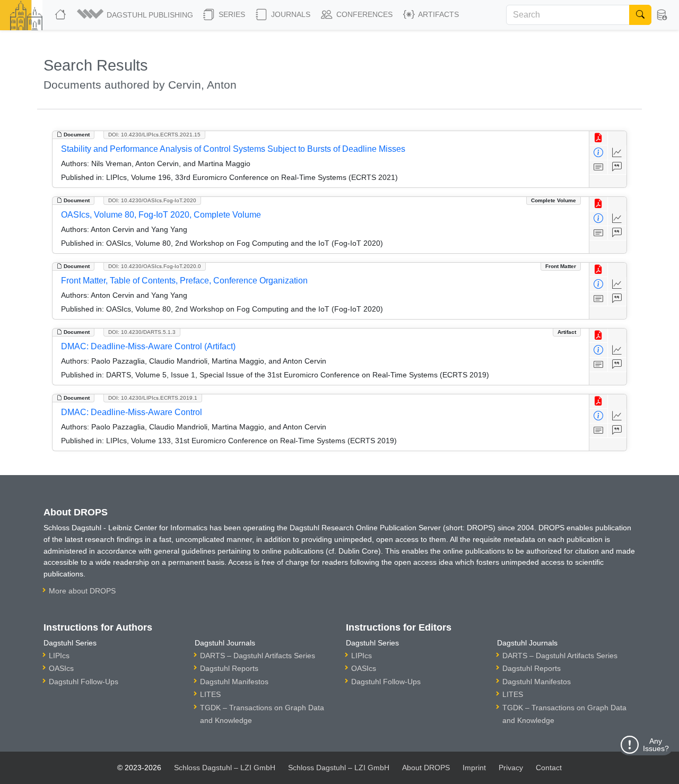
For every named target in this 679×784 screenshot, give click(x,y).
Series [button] (230, 14)
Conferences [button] (363, 14)
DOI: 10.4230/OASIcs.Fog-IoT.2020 (152, 200)
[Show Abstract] (598, 167)
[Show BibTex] (617, 167)
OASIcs (61, 668)
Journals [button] (289, 14)
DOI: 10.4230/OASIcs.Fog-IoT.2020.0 (154, 266)
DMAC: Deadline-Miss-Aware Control (131, 412)
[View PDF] (598, 138)
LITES (210, 694)
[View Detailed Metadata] (598, 152)
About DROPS (426, 767)
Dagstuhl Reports (229, 668)
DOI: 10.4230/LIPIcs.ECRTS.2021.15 (154, 134)
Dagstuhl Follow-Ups (83, 681)
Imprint (474, 767)
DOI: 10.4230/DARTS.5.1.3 (142, 332)
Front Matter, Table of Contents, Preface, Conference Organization (184, 280)
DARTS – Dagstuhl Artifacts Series (257, 655)
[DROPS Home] (61, 15)
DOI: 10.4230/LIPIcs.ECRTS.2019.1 (152, 398)
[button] (135, 15)
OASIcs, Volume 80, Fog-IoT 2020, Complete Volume (161, 214)
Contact (549, 767)
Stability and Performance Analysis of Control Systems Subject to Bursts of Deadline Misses (233, 148)
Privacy (511, 767)
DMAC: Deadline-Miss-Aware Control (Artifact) (148, 346)
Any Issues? (656, 745)
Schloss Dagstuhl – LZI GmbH (224, 767)
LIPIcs (59, 655)
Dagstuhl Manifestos (234, 681)
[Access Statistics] (617, 152)
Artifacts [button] (437, 14)
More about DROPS (82, 591)
